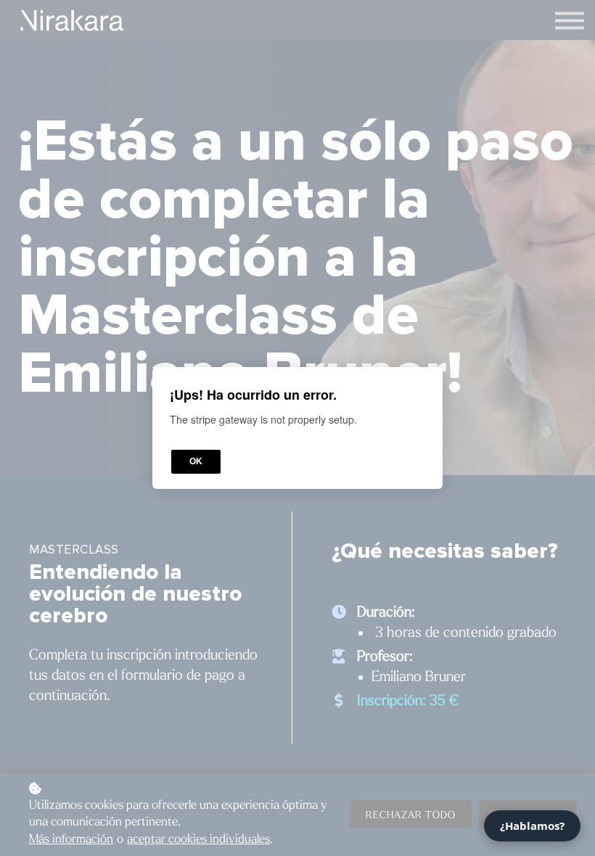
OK (195, 461)
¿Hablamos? (532, 825)
